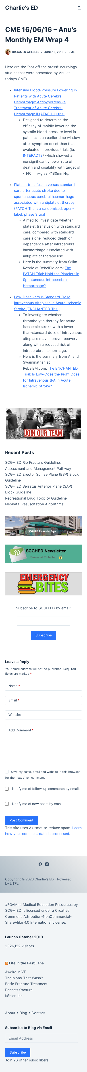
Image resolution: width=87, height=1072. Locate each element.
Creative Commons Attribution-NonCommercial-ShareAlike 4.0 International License (38, 916)
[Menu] (80, 8)
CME (71, 52)
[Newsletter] (43, 423)
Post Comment (21, 820)
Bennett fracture (19, 990)
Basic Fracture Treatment (26, 984)
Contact (38, 1013)
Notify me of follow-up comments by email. (46, 789)
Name (14, 686)
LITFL (14, 883)
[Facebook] (40, 864)
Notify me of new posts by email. (37, 804)
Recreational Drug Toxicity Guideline (36, 498)
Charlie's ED (21, 7)
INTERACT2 (33, 155)
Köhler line (14, 995)
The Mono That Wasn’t (24, 978)
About (10, 1013)
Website (14, 714)
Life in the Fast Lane (26, 963)
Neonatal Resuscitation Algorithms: (34, 504)
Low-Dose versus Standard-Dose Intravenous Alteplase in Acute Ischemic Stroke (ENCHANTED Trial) (47, 303)
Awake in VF (15, 972)
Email (13, 700)
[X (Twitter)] (47, 864)
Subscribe (18, 1052)
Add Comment (20, 730)
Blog (23, 1013)
